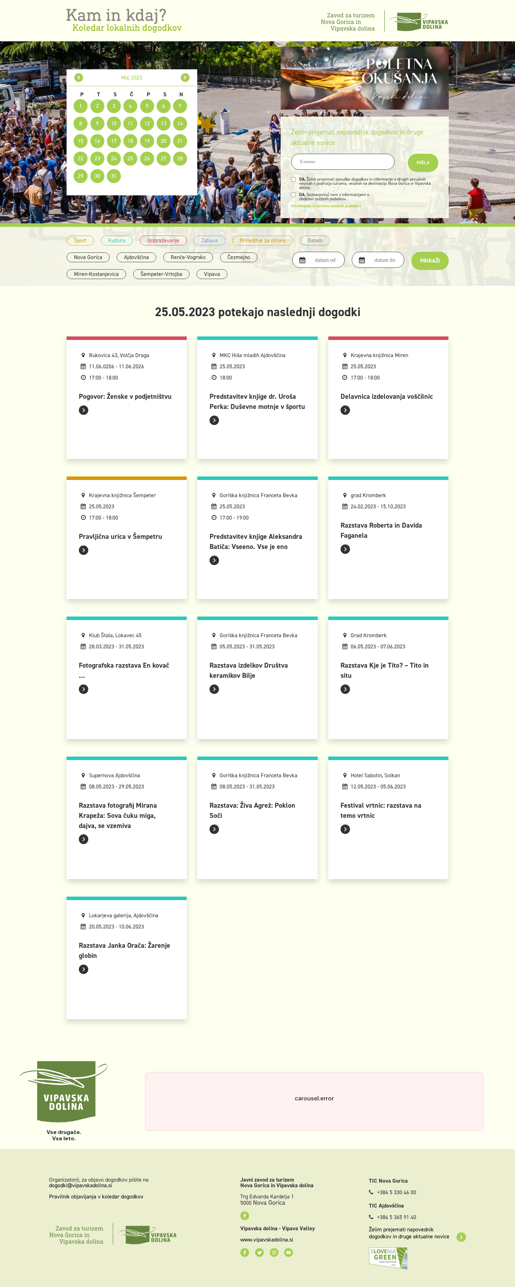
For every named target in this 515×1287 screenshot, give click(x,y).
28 (180, 158)
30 (97, 176)
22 (80, 158)
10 (114, 123)
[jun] (185, 77)
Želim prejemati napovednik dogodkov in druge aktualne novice (409, 1233)
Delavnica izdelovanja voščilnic (387, 396)
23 (97, 158)
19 (147, 141)
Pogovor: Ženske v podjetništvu (125, 396)
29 (80, 176)
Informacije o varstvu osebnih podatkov (326, 206)
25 (130, 158)
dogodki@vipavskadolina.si (80, 1185)
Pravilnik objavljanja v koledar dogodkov (96, 1196)
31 (114, 176)
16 (97, 141)
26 (147, 158)
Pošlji (423, 163)
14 (180, 123)
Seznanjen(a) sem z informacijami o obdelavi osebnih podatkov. (334, 197)
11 (130, 123)
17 (114, 141)
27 (163, 158)
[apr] (78, 77)
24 (114, 158)
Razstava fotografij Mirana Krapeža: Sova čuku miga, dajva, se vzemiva (118, 815)
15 (80, 141)
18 (130, 141)
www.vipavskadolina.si (266, 1240)
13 (163, 123)
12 (147, 123)
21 (180, 141)
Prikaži (430, 260)
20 (163, 141)
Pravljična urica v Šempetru (120, 536)
